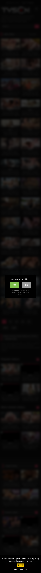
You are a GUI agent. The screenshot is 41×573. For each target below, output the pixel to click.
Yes (14, 285)
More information (20, 569)
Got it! (20, 565)
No (26, 285)
